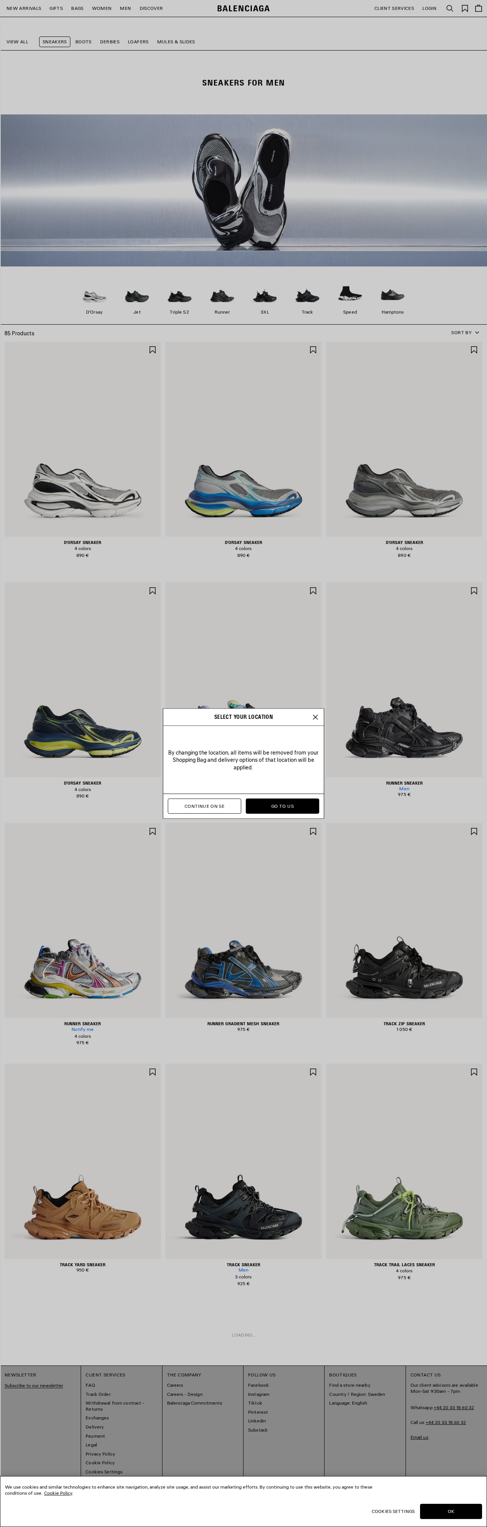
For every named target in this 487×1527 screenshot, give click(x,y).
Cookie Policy (58, 1493)
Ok (451, 1511)
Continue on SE (204, 806)
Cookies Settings (393, 1511)
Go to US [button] (282, 806)
